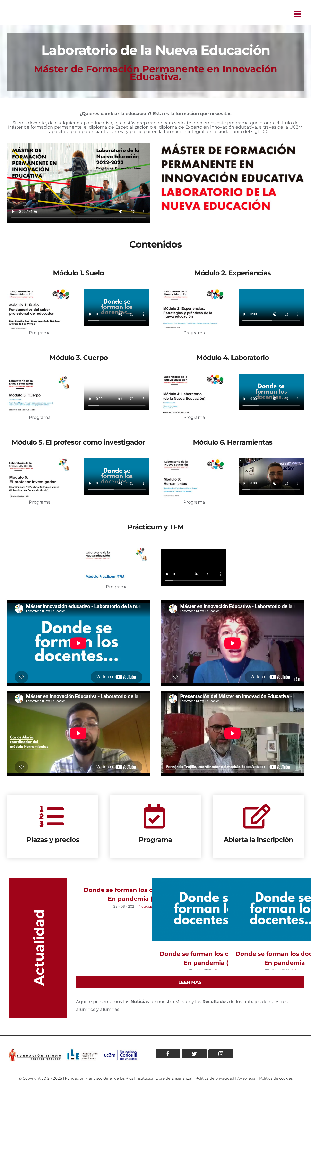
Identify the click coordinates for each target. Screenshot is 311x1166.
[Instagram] (220, 1053)
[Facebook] (168, 1053)
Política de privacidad (214, 1078)
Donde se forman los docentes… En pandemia (285, 909)
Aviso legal (246, 1078)
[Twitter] (194, 1053)
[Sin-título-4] (193, 376)
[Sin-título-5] (39, 460)
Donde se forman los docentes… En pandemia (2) (209, 909)
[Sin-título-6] (193, 460)
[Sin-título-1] (39, 291)
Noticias (146, 906)
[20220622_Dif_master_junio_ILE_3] (232, 145)
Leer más (189, 982)
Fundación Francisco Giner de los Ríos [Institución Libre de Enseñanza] (128, 1078)
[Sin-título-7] (116, 545)
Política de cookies (276, 1078)
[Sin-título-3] (39, 376)
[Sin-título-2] (193, 291)
